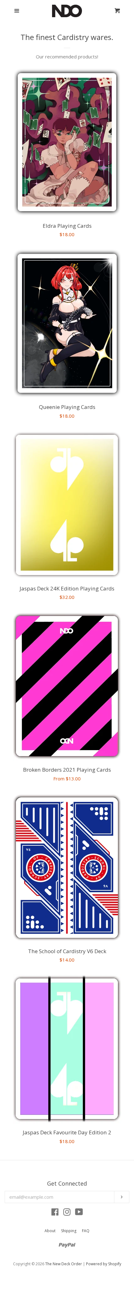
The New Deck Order (63, 1264)
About (50, 1230)
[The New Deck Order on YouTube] (79, 1213)
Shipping (68, 1230)
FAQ (85, 1230)
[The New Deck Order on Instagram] (67, 1213)
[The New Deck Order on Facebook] (55, 1213)
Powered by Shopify (103, 1264)
